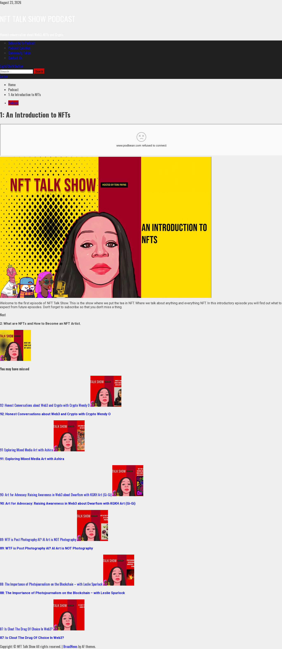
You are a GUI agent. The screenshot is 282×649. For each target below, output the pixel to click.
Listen (4, 76)
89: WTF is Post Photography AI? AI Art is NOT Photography (38, 539)
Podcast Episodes (19, 47)
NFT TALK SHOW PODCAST (37, 18)
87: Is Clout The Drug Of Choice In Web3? (26, 628)
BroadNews (70, 646)
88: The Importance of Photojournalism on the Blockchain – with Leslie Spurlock (51, 584)
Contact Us (15, 57)
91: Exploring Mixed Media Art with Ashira (26, 449)
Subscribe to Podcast (21, 42)
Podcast (13, 102)
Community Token (19, 52)
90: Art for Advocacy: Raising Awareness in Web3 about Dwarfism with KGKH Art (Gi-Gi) (55, 494)
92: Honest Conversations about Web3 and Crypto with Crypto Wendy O (45, 405)
